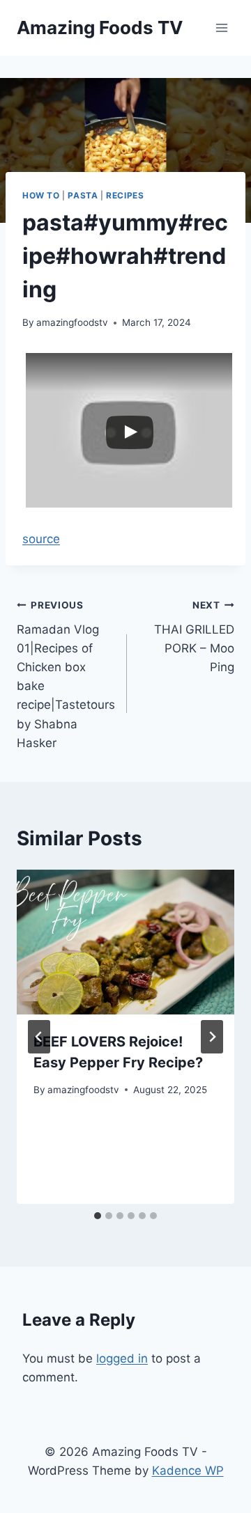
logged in (122, 1358)
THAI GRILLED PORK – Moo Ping (194, 636)
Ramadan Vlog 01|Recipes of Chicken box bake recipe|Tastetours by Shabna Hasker (66, 674)
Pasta (83, 195)
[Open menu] (221, 27)
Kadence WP (188, 1470)
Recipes (125, 195)
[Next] (212, 1036)
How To (41, 195)
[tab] (97, 1215)
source (41, 539)
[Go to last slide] (39, 1036)
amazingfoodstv (72, 322)
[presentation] (125, 942)
